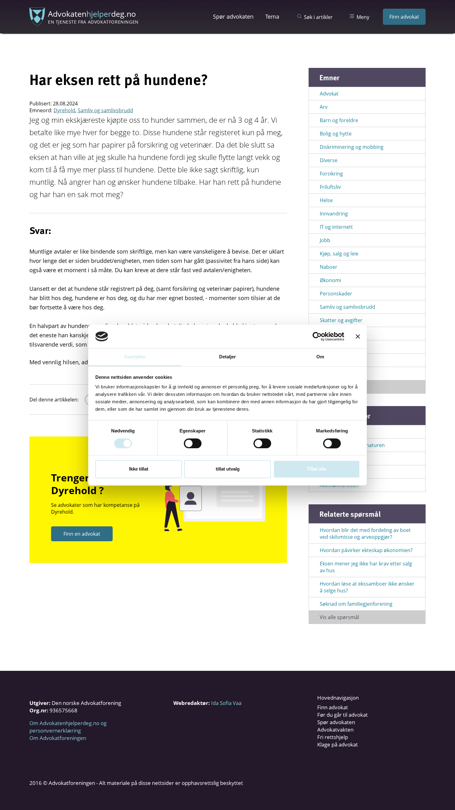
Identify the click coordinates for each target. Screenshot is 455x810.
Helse (326, 200)
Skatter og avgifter (341, 320)
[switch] (193, 443)
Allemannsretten (339, 485)
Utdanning (332, 346)
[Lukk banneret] (358, 336)
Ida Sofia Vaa (226, 702)
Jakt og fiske (333, 431)
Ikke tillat (138, 469)
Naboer (328, 266)
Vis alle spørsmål (339, 617)
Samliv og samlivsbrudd (105, 110)
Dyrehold (64, 110)
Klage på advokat (337, 744)
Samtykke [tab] (134, 357)
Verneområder (337, 471)
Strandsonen (335, 458)
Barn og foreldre (339, 120)
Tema (272, 16)
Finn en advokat (81, 533)
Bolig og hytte (336, 133)
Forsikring (331, 173)
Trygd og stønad (339, 333)
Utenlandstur (335, 373)
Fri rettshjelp (332, 737)
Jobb (325, 240)
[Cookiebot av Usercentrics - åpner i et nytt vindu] (317, 336)
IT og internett (336, 227)
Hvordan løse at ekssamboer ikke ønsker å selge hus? (367, 587)
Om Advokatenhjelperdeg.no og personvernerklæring (67, 726)
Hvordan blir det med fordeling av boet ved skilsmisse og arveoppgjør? (365, 533)
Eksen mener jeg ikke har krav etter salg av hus (366, 567)
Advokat (329, 93)
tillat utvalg (228, 469)
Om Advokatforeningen (57, 737)
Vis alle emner (336, 386)
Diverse (328, 160)
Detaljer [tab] (227, 357)
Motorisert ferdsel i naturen (352, 445)
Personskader (336, 293)
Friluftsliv (330, 187)
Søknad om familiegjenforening (356, 603)
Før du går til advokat (342, 714)
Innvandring (334, 213)
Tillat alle (316, 469)
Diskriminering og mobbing (352, 147)
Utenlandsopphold (342, 360)
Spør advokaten (233, 16)
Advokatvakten (335, 729)
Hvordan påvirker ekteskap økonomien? (366, 550)
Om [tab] (320, 357)
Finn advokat (404, 16)
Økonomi (330, 280)
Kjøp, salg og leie (339, 253)
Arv (323, 107)
